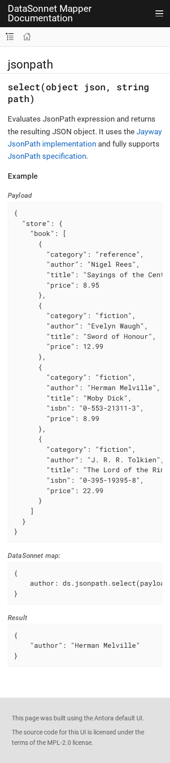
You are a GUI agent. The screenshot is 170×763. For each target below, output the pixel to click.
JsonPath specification (47, 156)
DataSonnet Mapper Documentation (50, 13)
